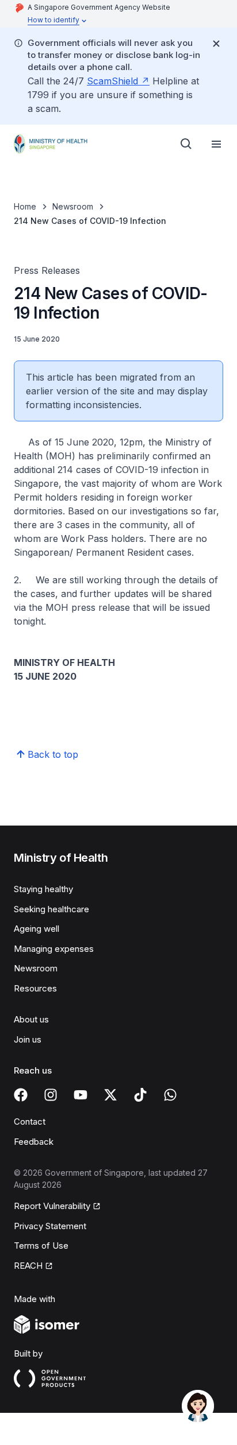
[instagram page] (51, 1095)
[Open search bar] (186, 144)
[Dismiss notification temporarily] (216, 43)
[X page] (110, 1095)
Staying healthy (43, 889)
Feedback (33, 1141)
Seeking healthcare (51, 909)
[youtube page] (80, 1095)
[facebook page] (21, 1095)
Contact (29, 1121)
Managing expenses (54, 948)
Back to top (53, 754)
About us (31, 1019)
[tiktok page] (140, 1095)
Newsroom (72, 206)
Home (25, 206)
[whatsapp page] (170, 1095)
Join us (27, 1039)
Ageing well (36, 928)
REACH (28, 1265)
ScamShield (112, 81)
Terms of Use (41, 1245)
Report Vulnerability (52, 1205)
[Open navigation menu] (216, 144)
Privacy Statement (50, 1226)
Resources (35, 988)
